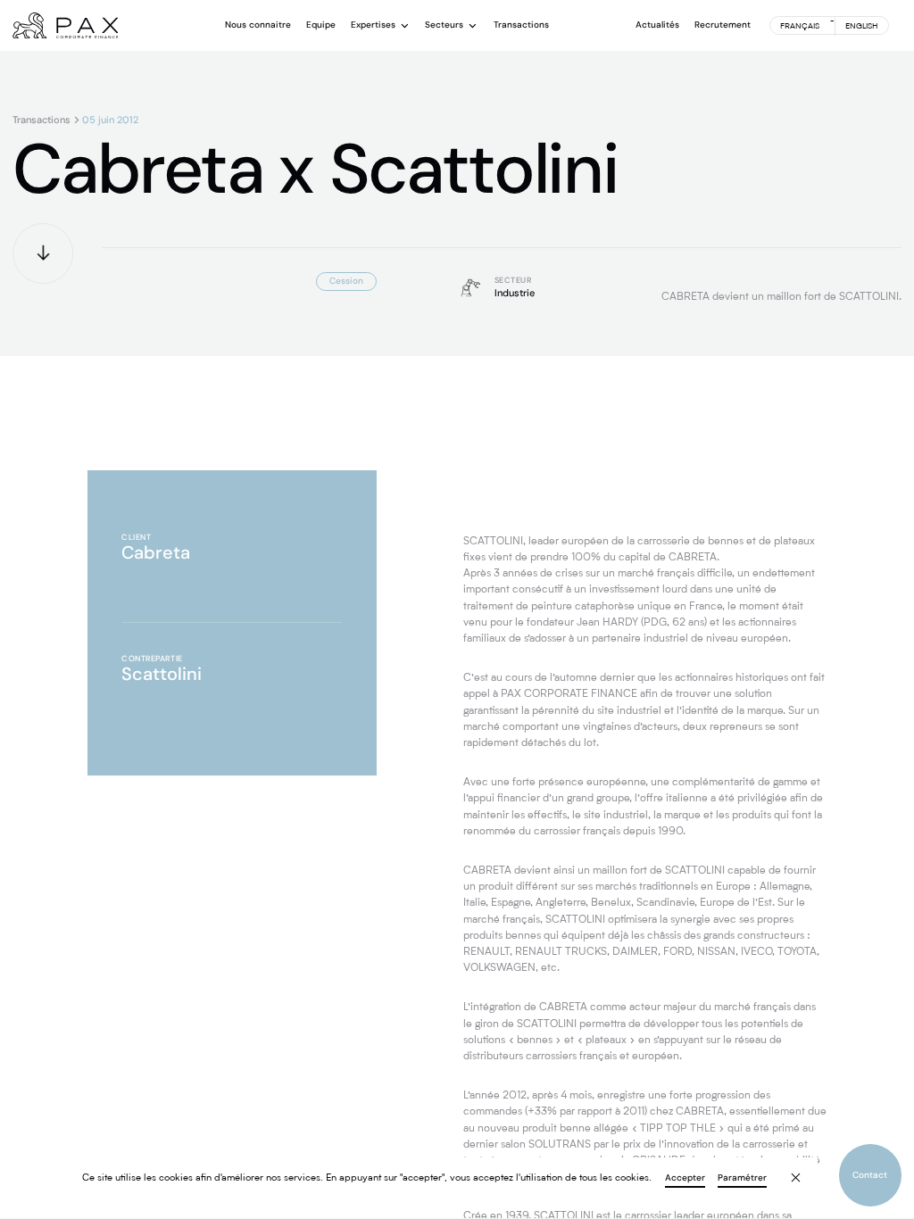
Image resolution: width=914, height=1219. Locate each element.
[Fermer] (787, 1170)
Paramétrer (742, 1178)
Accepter (685, 1178)
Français (799, 26)
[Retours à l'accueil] (65, 25)
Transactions (41, 120)
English (861, 26)
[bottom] (42, 253)
